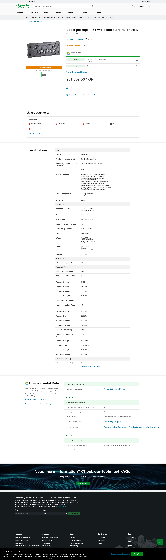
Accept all (137, 554)
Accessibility (74, 546)
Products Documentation (22, 537)
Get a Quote (46, 543)
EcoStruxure (101, 537)
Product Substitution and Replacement (27, 546)
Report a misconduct (76, 543)
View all (35, 21)
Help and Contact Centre (50, 537)
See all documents (35, 133)
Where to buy (46, 546)
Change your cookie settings (120, 554)
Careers (72, 537)
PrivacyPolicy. (62, 506)
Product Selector (20, 543)
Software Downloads (21, 540)
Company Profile (75, 540)
